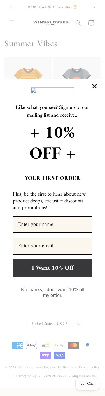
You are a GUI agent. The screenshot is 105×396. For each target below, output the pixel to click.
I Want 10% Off (53, 268)
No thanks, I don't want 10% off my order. (52, 292)
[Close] (95, 86)
